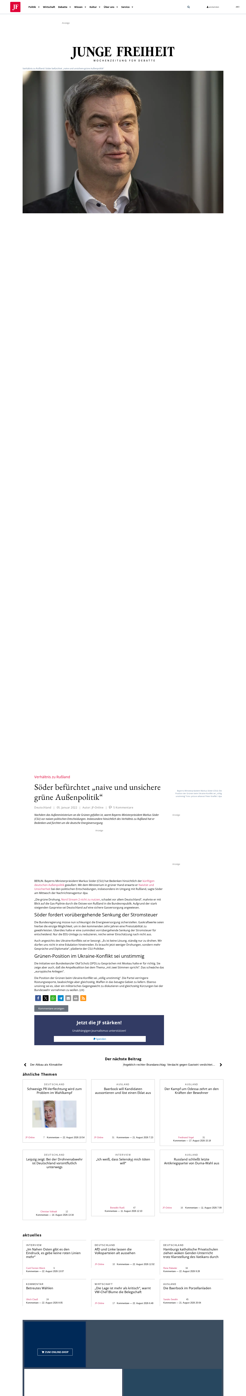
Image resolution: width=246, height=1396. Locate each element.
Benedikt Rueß (117, 1207)
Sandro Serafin (170, 1299)
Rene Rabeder (170, 1268)
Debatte (62, 7)
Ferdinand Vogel (186, 1137)
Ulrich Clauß (32, 1299)
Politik (32, 7)
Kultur (93, 7)
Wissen (78, 7)
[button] (188, 7)
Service (125, 7)
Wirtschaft (49, 7)
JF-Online (30, 1137)
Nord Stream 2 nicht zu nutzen (80, 899)
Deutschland (42, 807)
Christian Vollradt (48, 1211)
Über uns (109, 7)
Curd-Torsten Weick (35, 1268)
